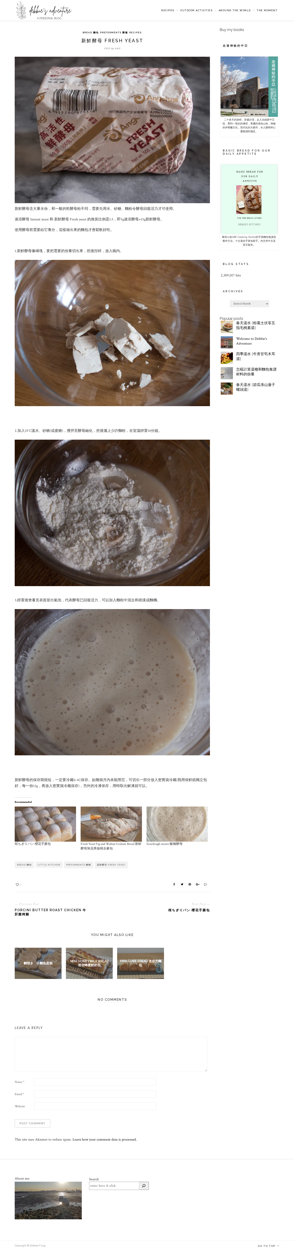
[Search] (144, 1186)
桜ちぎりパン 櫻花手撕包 (33, 844)
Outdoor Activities (196, 10)
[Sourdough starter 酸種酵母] (177, 824)
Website (20, 1106)
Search (94, 1179)
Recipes (167, 10)
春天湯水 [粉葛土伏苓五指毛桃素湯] (255, 325)
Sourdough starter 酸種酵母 (165, 844)
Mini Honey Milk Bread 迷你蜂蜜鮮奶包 (89, 963)
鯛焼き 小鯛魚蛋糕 (38, 963)
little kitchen (49, 864)
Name (19, 1082)
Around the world (235, 10)
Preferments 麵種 (78, 864)
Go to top (267, 1246)
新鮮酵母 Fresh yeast (111, 864)
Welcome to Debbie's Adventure (251, 341)
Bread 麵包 (91, 32)
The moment (267, 10)
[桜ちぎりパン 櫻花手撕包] (45, 824)
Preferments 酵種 (114, 32)
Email (19, 1094)
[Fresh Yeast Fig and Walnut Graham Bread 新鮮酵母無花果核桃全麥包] (111, 824)
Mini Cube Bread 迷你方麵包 (140, 963)
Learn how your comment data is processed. (105, 1139)
